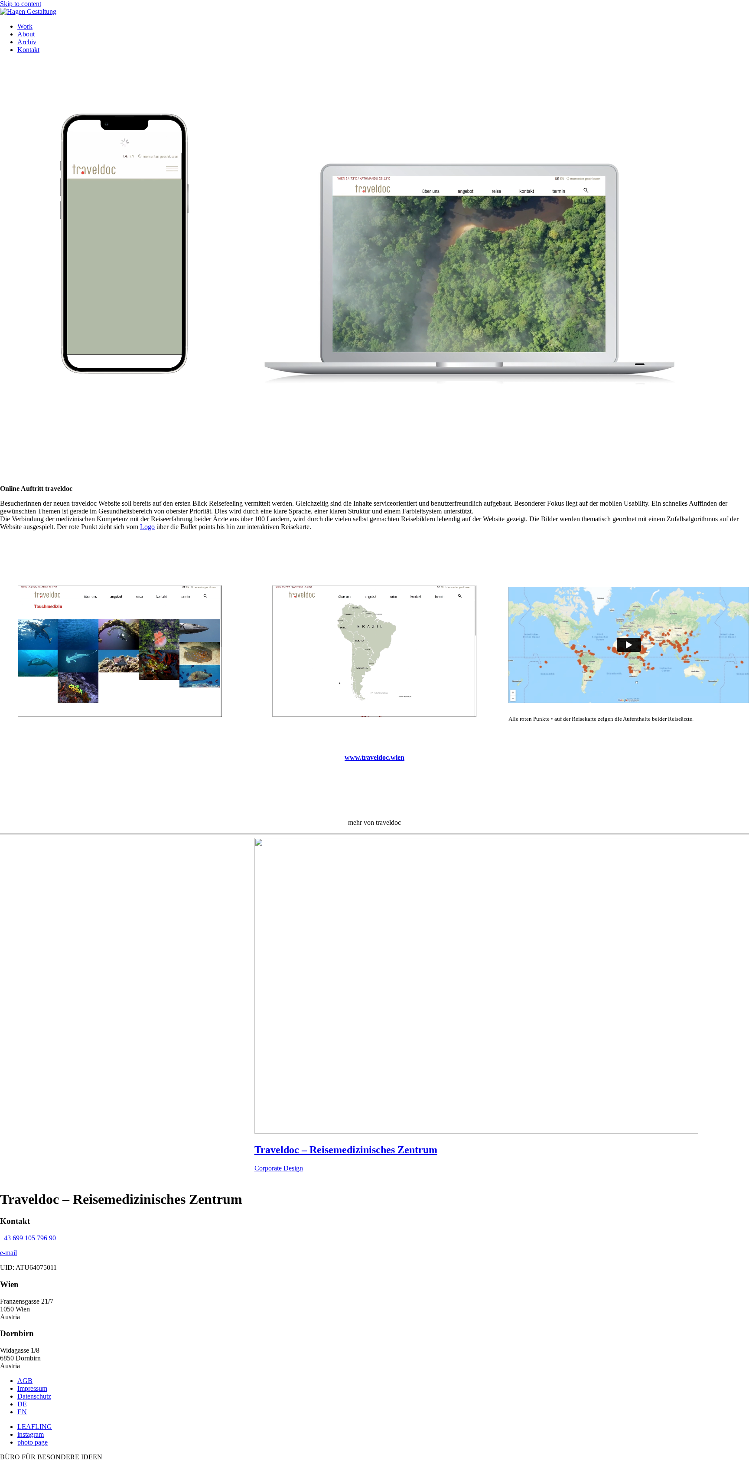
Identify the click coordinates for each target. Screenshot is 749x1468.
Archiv (26, 42)
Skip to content (20, 3)
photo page (32, 1442)
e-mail (8, 1252)
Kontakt (28, 49)
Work (25, 26)
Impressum (32, 1388)
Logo (147, 526)
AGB (25, 1380)
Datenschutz (34, 1396)
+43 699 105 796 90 (28, 1238)
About (26, 34)
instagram (30, 1434)
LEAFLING (34, 1426)
